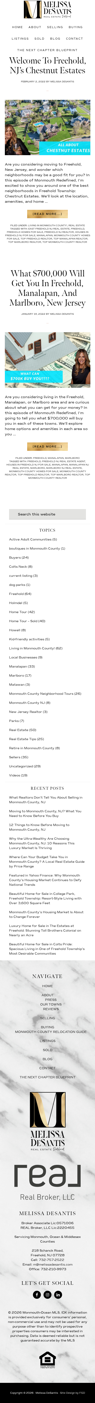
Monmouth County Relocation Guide (51, 1032)
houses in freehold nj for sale (28, 464)
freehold (77, 228)
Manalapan (56, 458)
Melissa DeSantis (47, 9)
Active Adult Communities (30, 539)
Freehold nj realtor (59, 232)
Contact (47, 1068)
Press (51, 1000)
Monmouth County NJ (27, 703)
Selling (47, 1018)
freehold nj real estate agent (63, 461)
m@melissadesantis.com (52, 1264)
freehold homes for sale (25, 232)
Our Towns (51, 1004)
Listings (47, 1041)
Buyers (15, 558)
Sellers (14, 757)
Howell (14, 630)
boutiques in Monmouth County (34, 548)
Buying (47, 1027)
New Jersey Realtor (25, 712)
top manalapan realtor (70, 238)
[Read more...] (50, 215)
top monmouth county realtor (64, 242)
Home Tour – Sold (23, 621)
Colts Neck (18, 567)
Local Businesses (23, 657)
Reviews (51, 1009)
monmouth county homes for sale (33, 471)
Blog (47, 1059)
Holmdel (15, 603)
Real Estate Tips (22, 739)
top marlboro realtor (24, 242)
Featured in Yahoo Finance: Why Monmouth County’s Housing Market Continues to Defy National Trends (45, 880)
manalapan (45, 235)
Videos (14, 775)
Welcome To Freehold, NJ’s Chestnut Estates (47, 66)
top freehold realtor (36, 238)
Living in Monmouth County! (47, 225)
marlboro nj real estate (64, 468)
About (48, 995)
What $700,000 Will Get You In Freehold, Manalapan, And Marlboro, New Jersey (47, 288)
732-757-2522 (51, 1260)
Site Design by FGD (72, 1392)
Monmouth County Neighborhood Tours (41, 694)
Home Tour (18, 612)
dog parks (17, 585)
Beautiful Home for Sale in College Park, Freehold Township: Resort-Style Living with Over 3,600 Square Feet (45, 898)
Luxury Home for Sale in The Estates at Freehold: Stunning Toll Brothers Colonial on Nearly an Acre (45, 930)
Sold (47, 1050)
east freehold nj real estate (49, 228)
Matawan (17, 685)
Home (47, 986)
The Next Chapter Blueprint (48, 1077)
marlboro (37, 468)
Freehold (39, 458)
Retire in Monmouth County (31, 748)
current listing (20, 576)
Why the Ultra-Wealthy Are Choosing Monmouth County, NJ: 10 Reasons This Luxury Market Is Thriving (41, 843)
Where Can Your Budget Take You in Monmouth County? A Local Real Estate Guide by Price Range (47, 861)
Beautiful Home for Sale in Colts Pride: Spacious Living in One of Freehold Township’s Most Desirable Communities (47, 948)
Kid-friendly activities (26, 639)
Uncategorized (21, 766)
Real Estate (76, 225)
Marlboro (72, 458)
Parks (14, 721)
